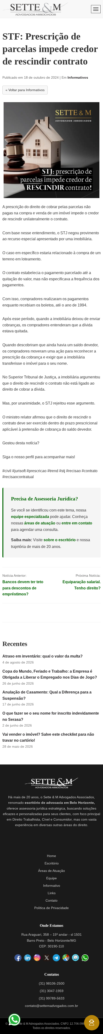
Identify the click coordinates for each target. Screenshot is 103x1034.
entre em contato (77, 523)
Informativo (51, 885)
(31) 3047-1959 (51, 991)
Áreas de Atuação (51, 871)
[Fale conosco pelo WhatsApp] (14, 1019)
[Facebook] (18, 958)
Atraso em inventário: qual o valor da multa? (42, 656)
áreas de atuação (39, 523)
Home (51, 856)
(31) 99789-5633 (51, 998)
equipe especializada (30, 517)
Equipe (51, 878)
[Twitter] (46, 957)
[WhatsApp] (85, 957)
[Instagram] (37, 958)
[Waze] (75, 958)
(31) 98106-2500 (51, 983)
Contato (51, 900)
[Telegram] (56, 957)
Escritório (52, 863)
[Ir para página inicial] (35, 9)
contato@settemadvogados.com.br (51, 1006)
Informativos (78, 77)
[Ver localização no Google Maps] (65, 958)
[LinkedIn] (27, 958)
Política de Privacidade (51, 908)
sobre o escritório (60, 540)
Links (52, 893)
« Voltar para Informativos (25, 90)
